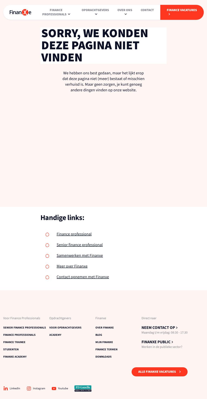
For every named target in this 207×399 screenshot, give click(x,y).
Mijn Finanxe (104, 342)
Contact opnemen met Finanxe (83, 277)
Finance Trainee (14, 342)
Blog (98, 335)
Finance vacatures (182, 10)
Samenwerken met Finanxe (80, 255)
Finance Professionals (19, 335)
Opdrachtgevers (60, 318)
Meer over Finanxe (72, 266)
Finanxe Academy (14, 357)
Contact (147, 10)
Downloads (103, 357)
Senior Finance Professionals (24, 328)
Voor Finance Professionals (21, 318)
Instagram (39, 388)
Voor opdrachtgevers (65, 328)
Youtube (63, 388)
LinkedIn (15, 388)
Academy (55, 335)
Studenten (11, 349)
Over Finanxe (104, 328)
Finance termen (106, 349)
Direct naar (149, 318)
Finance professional (74, 234)
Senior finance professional (80, 245)
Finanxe (100, 318)
